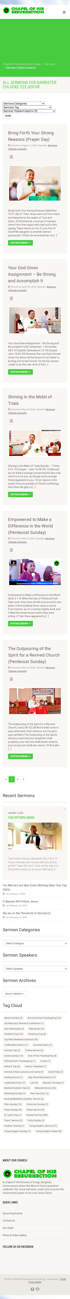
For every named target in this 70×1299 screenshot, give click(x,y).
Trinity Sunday (35, 1120)
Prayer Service (35, 1110)
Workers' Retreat (14, 1126)
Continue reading (19, 243)
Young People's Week (49, 1131)
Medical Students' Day (17, 1088)
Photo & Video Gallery (15, 1235)
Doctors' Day (12, 1050)
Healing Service (13, 1077)
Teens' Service (13, 1120)
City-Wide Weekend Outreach (21, 1039)
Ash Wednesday (14, 1029)
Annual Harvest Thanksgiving (44, 1018)
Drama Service (34, 1050)
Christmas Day (37, 1034)
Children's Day (13, 1034)
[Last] (23, 779)
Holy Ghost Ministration (42, 1077)
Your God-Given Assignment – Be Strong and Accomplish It (32, 274)
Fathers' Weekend (35, 1066)
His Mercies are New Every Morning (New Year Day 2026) (35, 887)
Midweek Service (45, 1088)
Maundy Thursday (53, 1083)
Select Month (13, 994)
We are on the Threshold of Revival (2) (27, 913)
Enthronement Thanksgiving (20, 1061)
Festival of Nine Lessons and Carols (23, 1072)
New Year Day (40, 1093)
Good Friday (55, 1072)
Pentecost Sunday (37, 1104)
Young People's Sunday (17, 1131)
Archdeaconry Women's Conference (24, 1023)
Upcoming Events (12, 1213)
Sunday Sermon (37, 1115)
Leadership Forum (14, 1083)
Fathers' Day (12, 1066)
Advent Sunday (13, 1018)
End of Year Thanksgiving (42, 1056)
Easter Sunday (13, 1056)
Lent (34, 1083)
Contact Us (9, 1220)
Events (46, 1061)
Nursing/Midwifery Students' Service (24, 1099)
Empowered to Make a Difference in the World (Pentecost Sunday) (30, 526)
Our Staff (8, 1228)
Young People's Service (43, 1126)
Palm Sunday (13, 1104)
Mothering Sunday (14, 1093)
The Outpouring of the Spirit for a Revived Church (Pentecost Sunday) (34, 655)
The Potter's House (21, 817)
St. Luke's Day (12, 1115)
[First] (6, 779)
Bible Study (36, 1029)
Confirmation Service (16, 1045)
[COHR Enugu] (23, 10)
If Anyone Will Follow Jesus (20, 901)
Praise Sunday (13, 1110)
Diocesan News (42, 1045)
